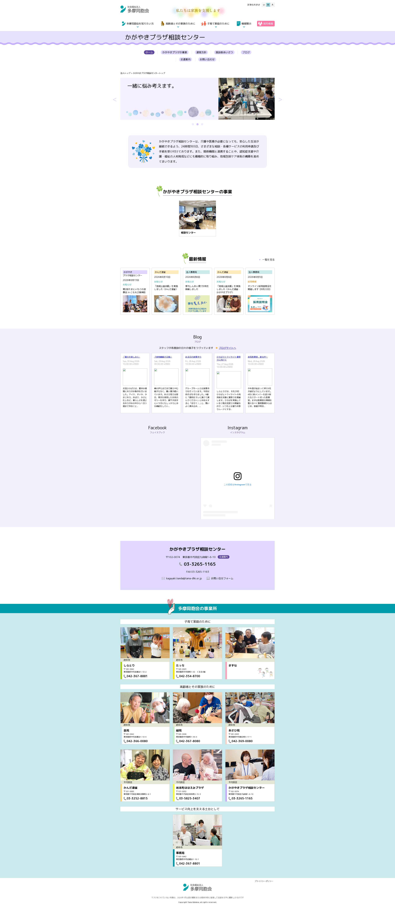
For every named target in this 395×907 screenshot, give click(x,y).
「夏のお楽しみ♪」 (131, 356)
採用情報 (268, 23)
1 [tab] (192, 124)
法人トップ (125, 73)
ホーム (149, 52)
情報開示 (246, 23)
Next (280, 98)
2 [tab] (197, 124)
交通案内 (185, 59)
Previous (114, 98)
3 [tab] (202, 124)
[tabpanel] (197, 99)
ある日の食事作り (193, 356)
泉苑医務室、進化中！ (258, 356)
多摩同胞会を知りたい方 (140, 23)
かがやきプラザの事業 (174, 52)
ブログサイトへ (227, 348)
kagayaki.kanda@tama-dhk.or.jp (184, 578)
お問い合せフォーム (222, 578)
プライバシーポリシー (264, 881)
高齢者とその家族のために (180, 23)
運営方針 (201, 52)
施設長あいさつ (224, 52)
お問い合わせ (207, 59)
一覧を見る (268, 259)
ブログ (246, 52)
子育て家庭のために (218, 23)
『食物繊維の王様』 (163, 356)
